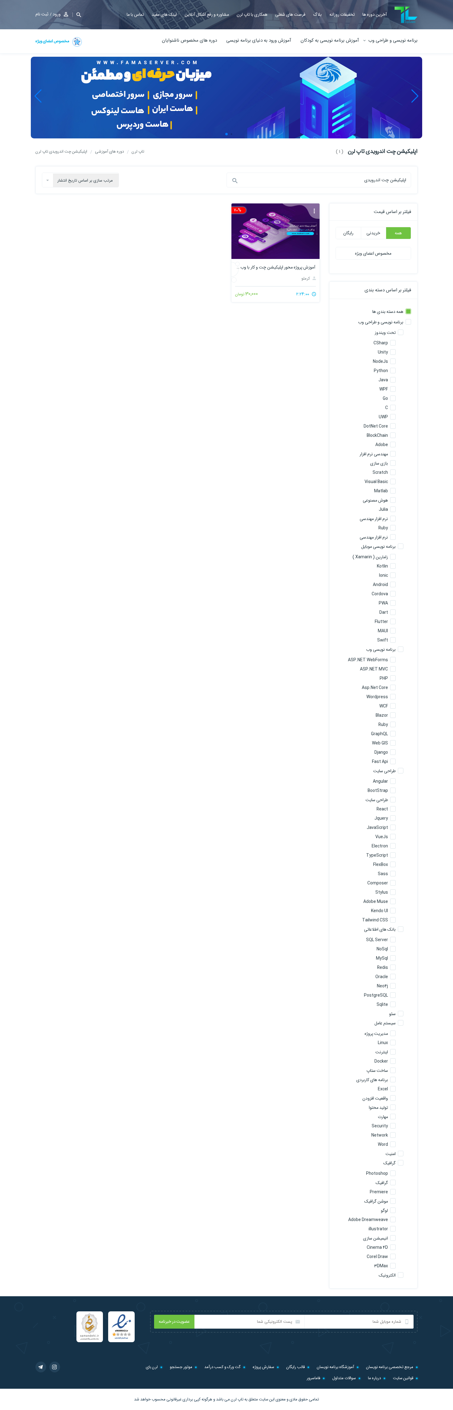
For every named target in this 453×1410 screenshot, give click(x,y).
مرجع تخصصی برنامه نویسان (389, 1367)
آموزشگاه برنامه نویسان (335, 1367)
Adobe (381, 444)
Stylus (381, 892)
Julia (383, 509)
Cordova (380, 594)
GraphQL (379, 734)
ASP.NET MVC (374, 669)
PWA (383, 603)
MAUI (383, 631)
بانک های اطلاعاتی (380, 929)
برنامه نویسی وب (381, 649)
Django (381, 752)
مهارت (383, 1116)
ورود (57, 14)
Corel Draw (377, 1256)
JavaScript (377, 827)
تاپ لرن (237, 1399)
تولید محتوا (378, 1107)
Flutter (381, 621)
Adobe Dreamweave (368, 1219)
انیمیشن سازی (375, 1238)
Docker (381, 1061)
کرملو (306, 278)
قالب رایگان (295, 1367)
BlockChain (377, 435)
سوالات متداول (344, 1378)
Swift (382, 640)
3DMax (381, 1266)
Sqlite (382, 1004)
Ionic (383, 575)
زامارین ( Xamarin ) (370, 557)
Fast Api (380, 761)
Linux (383, 1042)
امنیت (391, 1153)
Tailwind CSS (375, 920)
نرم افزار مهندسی (374, 518)
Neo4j (382, 986)
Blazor (382, 715)
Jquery (381, 818)
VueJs (381, 837)
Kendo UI (379, 911)
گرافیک (389, 1163)
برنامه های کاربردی (372, 1079)
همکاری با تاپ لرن (252, 14)
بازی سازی (379, 463)
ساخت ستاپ (377, 1070)
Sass (383, 874)
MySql (382, 958)
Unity (383, 352)
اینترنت (381, 1052)
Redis (382, 967)
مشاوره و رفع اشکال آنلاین (207, 14)
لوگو (384, 1210)
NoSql (382, 949)
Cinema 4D (377, 1247)
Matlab (381, 491)
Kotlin (382, 566)
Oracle (381, 976)
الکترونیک (387, 1275)
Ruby (383, 528)
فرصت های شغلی (290, 14)
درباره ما (374, 1378)
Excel (383, 1089)
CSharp (380, 343)
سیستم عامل (385, 1023)
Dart (383, 612)
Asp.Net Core (375, 687)
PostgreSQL (376, 995)
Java (383, 380)
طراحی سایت (384, 771)
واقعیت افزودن (375, 1098)
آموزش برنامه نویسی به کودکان (329, 40)
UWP (383, 417)
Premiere (379, 1192)
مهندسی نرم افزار (374, 454)
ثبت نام (41, 14)
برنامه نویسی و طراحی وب (393, 40)
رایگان (348, 233)
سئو (392, 1013)
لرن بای (152, 1367)
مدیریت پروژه (376, 1033)
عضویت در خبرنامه (174, 1321)
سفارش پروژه (263, 1367)
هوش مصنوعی (375, 500)
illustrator (378, 1229)
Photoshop (377, 1173)
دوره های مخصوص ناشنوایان (189, 40)
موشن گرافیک (376, 1201)
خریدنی (373, 233)
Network (379, 1135)
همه (398, 233)
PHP (384, 678)
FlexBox (380, 864)
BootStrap (378, 790)
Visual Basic (376, 481)
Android (380, 584)
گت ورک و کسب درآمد (222, 1367)
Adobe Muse (375, 901)
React (382, 809)
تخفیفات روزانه (342, 14)
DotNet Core (376, 426)
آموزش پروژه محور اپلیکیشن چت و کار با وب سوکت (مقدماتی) (275, 267)
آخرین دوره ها (374, 14)
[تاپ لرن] (406, 15)
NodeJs (380, 361)
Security (380, 1126)
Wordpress (377, 697)
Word (383, 1144)
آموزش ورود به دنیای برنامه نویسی (258, 40)
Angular (380, 781)
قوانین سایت (403, 1378)
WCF (383, 706)
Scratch (380, 472)
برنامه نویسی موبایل (378, 546)
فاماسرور (313, 1378)
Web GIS (380, 743)
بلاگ (317, 14)
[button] (76, 14)
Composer (377, 883)
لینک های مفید (164, 14)
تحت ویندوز (385, 332)
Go (385, 398)
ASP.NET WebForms (368, 660)
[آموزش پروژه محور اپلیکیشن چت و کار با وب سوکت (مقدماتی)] (275, 231)
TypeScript (377, 855)
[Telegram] (40, 1367)
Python (381, 370)
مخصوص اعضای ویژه (52, 41)
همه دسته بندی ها (387, 311)
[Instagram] (54, 1367)
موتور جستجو (181, 1367)
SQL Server (377, 940)
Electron (380, 846)
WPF (383, 389)
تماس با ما (135, 14)
